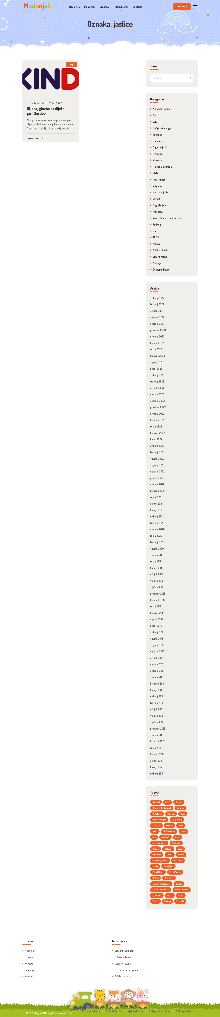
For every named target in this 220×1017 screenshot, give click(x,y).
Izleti (155, 173)
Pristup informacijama (126, 970)
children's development (162, 808)
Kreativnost (159, 179)
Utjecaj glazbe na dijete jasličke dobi (45, 111)
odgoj (180, 849)
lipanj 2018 (156, 625)
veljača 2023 (157, 394)
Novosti (157, 198)
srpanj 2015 (156, 760)
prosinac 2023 (158, 330)
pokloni (181, 854)
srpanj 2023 (156, 362)
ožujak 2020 (157, 548)
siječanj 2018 (157, 651)
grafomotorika (169, 831)
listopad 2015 (157, 741)
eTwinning (158, 160)
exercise (169, 825)
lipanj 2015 (156, 767)
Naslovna (74, 6)
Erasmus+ (105, 6)
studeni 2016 (157, 677)
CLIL (155, 121)
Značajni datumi (161, 269)
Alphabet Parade (162, 108)
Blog (71, 64)
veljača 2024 (157, 317)
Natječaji (157, 186)
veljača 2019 (157, 580)
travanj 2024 (157, 304)
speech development (161, 889)
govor (155, 831)
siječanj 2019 (157, 587)
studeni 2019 (157, 555)
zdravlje (167, 901)
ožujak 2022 (157, 458)
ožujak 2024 (157, 310)
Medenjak (89, 6)
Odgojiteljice (159, 205)
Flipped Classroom (163, 166)
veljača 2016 (157, 715)
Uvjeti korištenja (122, 963)
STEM (156, 237)
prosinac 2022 (158, 407)
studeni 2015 (157, 735)
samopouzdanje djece (161, 883)
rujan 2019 (155, 561)
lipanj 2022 (156, 439)
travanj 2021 (156, 522)
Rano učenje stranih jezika (167, 218)
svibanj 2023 (157, 375)
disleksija (171, 814)
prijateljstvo (177, 860)
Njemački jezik (160, 192)
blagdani (156, 802)
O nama (29, 957)
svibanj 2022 (157, 445)
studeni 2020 (157, 529)
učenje (169, 895)
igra (154, 837)
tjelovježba (157, 895)
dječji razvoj (177, 819)
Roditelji (157, 224)
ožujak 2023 (157, 388)
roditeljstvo (168, 878)
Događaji (157, 134)
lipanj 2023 (156, 368)
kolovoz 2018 (157, 612)
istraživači (165, 837)
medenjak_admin (38, 103)
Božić (167, 802)
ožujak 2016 (156, 709)
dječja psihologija (159, 819)
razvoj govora (175, 872)
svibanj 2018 (157, 632)
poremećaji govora (160, 860)
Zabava (157, 243)
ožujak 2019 (156, 574)
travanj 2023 (157, 381)
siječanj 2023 (157, 400)
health (183, 831)
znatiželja (180, 901)
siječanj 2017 (157, 670)
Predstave (158, 211)
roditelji (156, 878)
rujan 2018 (155, 606)
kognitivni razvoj (159, 843)
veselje (180, 895)
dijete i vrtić (157, 814)
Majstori (156, 849)
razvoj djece (168, 866)
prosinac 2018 (157, 593)
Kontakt (137, 6)
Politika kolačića (122, 957)
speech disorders (181, 889)
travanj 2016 (157, 702)
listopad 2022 (157, 420)
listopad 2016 (157, 683)
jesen (177, 837)
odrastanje (157, 854)
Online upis (182, 6)
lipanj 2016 (156, 690)
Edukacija (158, 141)
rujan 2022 (156, 426)
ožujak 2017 (156, 657)
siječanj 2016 (157, 722)
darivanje (180, 808)
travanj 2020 (157, 542)
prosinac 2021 (157, 478)
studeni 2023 (157, 336)
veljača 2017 (157, 664)
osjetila (169, 854)
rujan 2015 (155, 747)
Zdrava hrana (160, 256)
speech (179, 883)
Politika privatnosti (124, 976)
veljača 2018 (157, 645)
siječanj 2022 (157, 471)
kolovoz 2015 (157, 754)
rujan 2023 (156, 349)
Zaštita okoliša (160, 250)
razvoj (155, 866)
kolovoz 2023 (157, 355)
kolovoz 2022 (157, 433)
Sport (155, 231)
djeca (182, 814)
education (156, 825)
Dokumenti (121, 6)
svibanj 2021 (156, 516)
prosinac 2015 (157, 728)
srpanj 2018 (156, 619)
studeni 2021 (157, 484)
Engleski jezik (160, 147)
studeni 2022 (157, 413)
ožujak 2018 (156, 638)
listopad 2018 (157, 600)
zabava (155, 901)
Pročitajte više (33, 137)
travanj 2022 (157, 452)
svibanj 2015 (157, 773)
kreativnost (176, 843)
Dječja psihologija (162, 128)
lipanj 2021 (156, 510)
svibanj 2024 (157, 298)
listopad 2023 (157, 343)
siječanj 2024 (157, 323)
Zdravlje (157, 263)
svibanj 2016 (157, 696)
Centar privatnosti (123, 950)
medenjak (168, 849)
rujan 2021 (155, 497)
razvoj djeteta (158, 872)
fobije (181, 825)
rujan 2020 (156, 535)
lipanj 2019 (156, 567)
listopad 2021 (157, 490)
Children (179, 802)
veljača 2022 (157, 465)
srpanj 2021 (156, 503)
